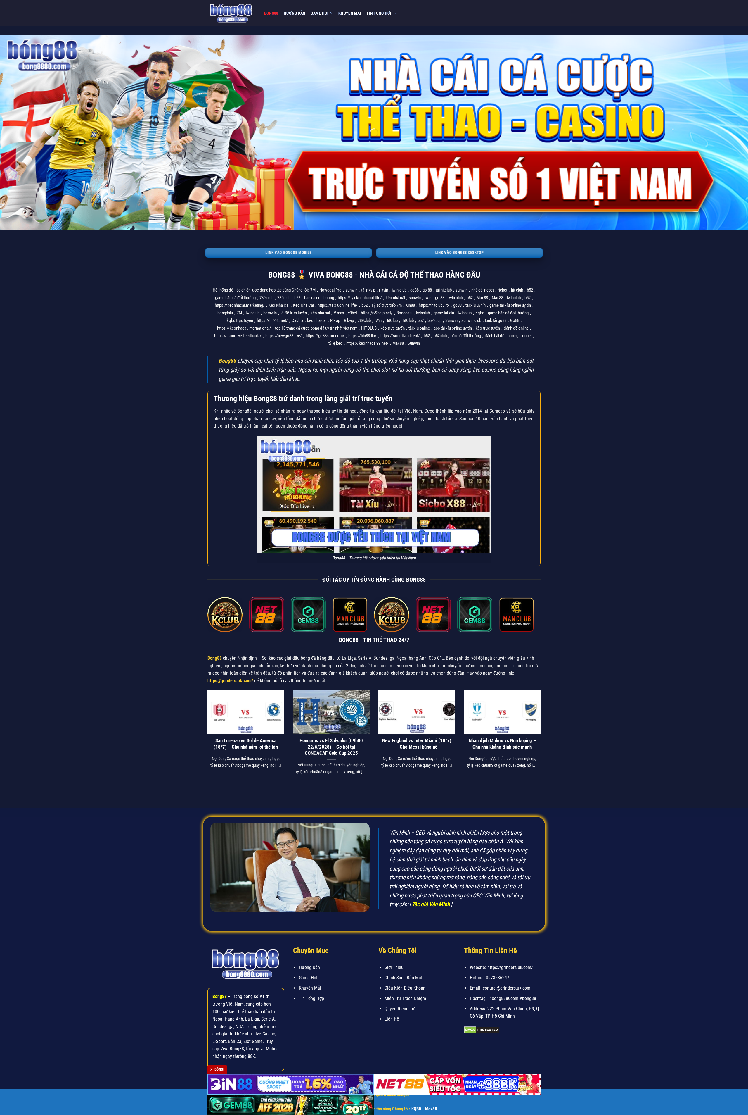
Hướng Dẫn (295, 13)
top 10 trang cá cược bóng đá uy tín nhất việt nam (316, 328)
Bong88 (271, 13)
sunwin (351, 290)
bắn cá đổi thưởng (466, 335)
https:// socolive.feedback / (238, 335)
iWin (378, 320)
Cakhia (297, 320)
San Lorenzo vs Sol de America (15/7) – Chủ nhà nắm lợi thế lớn (246, 744)
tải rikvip (368, 290)
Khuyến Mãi (349, 13)
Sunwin (451, 320)
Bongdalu (404, 313)
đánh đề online (516, 328)
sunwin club (471, 320)
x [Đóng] (217, 1069)
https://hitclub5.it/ (434, 305)
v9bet (352, 313)
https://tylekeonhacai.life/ (360, 297)
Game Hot (320, 13)
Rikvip (335, 320)
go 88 (427, 290)
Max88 (482, 297)
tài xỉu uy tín (475, 305)
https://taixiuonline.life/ (338, 305)
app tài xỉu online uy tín (453, 328)
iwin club (399, 290)
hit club (517, 290)
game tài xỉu (444, 313)
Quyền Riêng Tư (400, 1008)
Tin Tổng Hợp (379, 13)
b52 (530, 290)
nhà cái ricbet (482, 290)
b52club (440, 335)
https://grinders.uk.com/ (230, 680)
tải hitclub (444, 290)
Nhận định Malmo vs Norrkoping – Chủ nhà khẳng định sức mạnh (502, 744)
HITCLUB (369, 328)
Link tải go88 (495, 320)
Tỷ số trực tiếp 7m (386, 305)
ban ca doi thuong (319, 297)
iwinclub (514, 297)
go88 (414, 290)
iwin (428, 297)
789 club (266, 297)
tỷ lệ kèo (335, 343)
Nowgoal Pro (330, 290)
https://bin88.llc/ (362, 335)
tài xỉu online (419, 328)
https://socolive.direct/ (400, 335)
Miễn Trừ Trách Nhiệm (405, 998)
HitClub (391, 320)
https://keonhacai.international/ (244, 328)
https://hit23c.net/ (272, 320)
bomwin (270, 313)
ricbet (502, 290)
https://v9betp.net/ (377, 313)
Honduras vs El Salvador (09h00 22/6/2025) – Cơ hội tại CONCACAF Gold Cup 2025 (331, 747)
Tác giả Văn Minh (431, 904)
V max (339, 313)
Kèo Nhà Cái (279, 305)
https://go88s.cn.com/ (325, 335)
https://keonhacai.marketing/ (240, 305)
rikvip (383, 290)
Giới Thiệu (394, 967)
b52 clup (434, 320)
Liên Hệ (392, 1019)
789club (283, 297)
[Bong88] (231, 13)
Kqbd (479, 313)
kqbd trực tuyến (240, 320)
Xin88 (410, 305)
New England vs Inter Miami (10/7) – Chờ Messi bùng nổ (416, 744)
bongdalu (225, 313)
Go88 (514, 320)
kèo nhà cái (395, 297)
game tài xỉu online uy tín (510, 305)
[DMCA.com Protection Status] (481, 1030)
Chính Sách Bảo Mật (404, 977)
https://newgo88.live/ (283, 335)
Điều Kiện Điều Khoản (405, 988)
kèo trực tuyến (392, 328)
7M (313, 290)
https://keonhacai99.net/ (367, 343)
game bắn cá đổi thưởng (235, 297)
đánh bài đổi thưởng (501, 335)
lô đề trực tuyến (293, 313)
